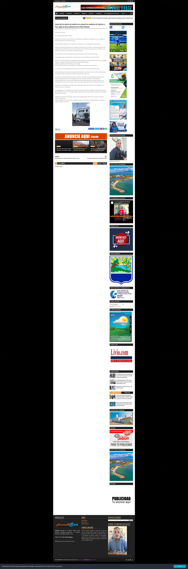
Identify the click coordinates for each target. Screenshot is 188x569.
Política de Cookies (85, 524)
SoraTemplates (81, 559)
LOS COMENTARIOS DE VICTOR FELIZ (111, 13)
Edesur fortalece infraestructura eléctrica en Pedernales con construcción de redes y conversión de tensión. (124, 404)
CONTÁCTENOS (63, 1)
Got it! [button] (179, 566)
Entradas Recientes (115, 392)
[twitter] (132, 1)
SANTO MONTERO (93, 559)
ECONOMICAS (98, 13)
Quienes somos (84, 520)
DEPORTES (91, 13)
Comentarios (127, 392)
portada (75, 29)
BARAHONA (62, 13)
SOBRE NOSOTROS (57, 1)
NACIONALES (76, 13)
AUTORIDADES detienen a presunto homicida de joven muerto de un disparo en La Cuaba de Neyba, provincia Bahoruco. (124, 375)
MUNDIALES (84, 13)
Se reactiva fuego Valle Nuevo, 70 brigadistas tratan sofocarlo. (80, 149)
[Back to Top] (132, 560)
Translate (119, 306)
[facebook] (128, 1)
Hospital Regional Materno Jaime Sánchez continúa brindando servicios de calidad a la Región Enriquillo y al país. (124, 382)
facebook (104, 163)
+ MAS (123, 13)
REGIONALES (69, 13)
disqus (99, 163)
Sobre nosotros (84, 522)
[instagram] (130, 1)
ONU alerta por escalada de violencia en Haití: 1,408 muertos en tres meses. (98, 149)
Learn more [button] (59, 566)
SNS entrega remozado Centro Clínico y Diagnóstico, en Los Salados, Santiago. (64, 149)
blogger (95, 163)
